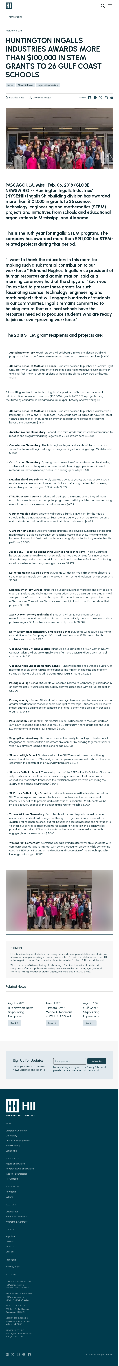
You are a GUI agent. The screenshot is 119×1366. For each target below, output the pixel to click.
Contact (10, 1251)
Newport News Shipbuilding (20, 1168)
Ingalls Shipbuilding (16, 1163)
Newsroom (11, 1191)
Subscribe (97, 1061)
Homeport (11, 1259)
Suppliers (10, 1236)
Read (13, 1023)
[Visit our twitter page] (100, 97)
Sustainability (13, 1145)
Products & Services (16, 1216)
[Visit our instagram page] (106, 97)
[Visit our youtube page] (111, 97)
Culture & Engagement (18, 1140)
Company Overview (16, 1130)
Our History (11, 1135)
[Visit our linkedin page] (89, 97)
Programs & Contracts (17, 1221)
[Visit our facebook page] (95, 97)
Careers (10, 1241)
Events (9, 1196)
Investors (10, 1246)
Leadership (11, 1150)
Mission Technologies (16, 1173)
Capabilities (12, 1211)
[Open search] (103, 5)
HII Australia (12, 1178)
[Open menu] (110, 5)
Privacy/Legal (13, 1266)
